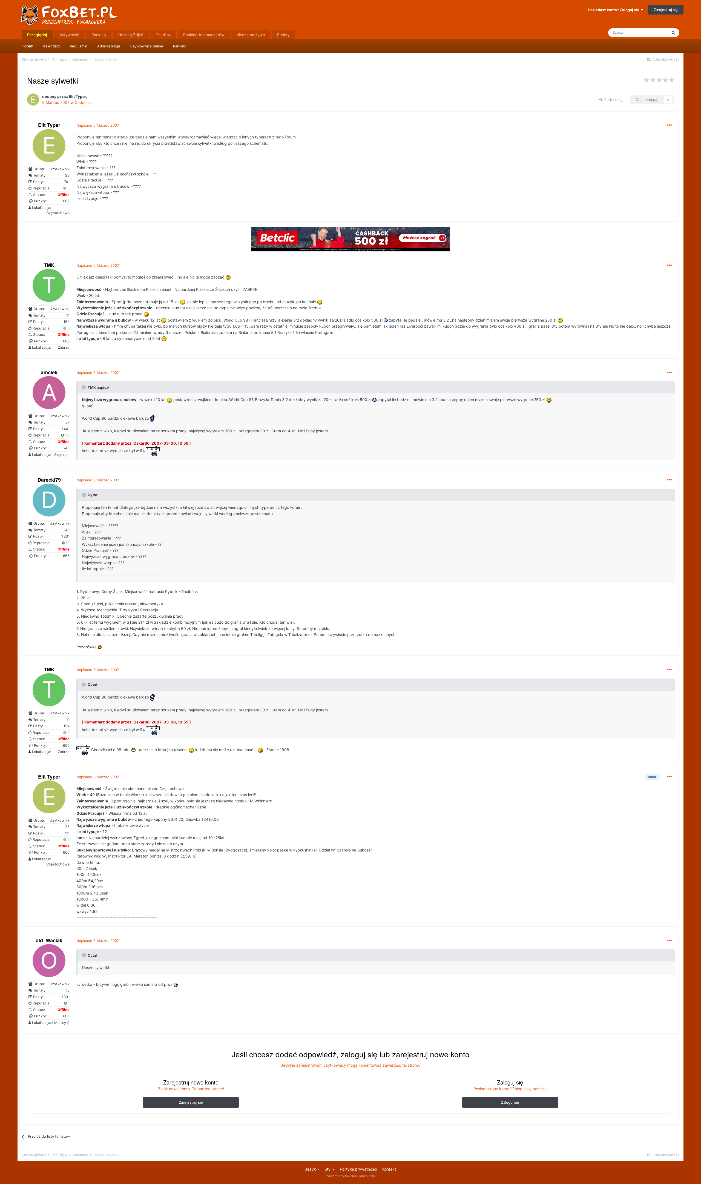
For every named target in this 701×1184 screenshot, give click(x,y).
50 (67, 435)
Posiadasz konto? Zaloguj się (614, 10)
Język (311, 1169)
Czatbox (163, 34)
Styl (328, 1169)
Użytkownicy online (146, 46)
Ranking (179, 46)
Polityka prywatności (358, 1169)
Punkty (283, 34)
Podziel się (612, 99)
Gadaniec (83, 102)
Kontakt (389, 1169)
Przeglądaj (37, 34)
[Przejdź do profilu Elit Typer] (33, 99)
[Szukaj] (673, 32)
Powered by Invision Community (350, 1176)
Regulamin (78, 46)
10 (67, 543)
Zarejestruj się (666, 9)
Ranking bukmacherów (203, 34)
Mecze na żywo (251, 34)
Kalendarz (51, 46)
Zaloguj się (510, 1102)
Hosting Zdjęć (130, 34)
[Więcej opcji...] (669, 125)
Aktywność (69, 34)
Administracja (108, 46)
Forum (27, 46)
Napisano (97, 125)
